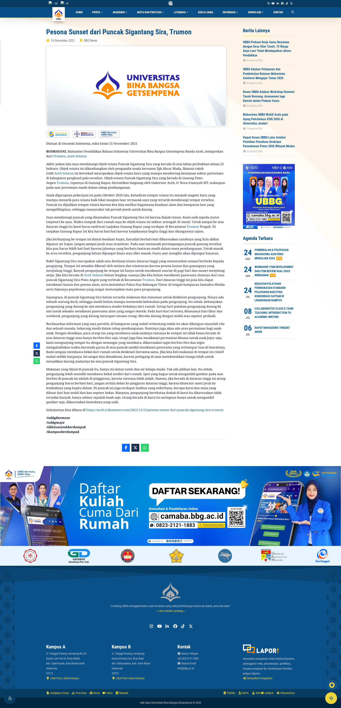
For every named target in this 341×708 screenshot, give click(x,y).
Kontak (278, 12)
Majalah (123, 693)
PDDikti (231, 693)
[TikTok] (287, 3)
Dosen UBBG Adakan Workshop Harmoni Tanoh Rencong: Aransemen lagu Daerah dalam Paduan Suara (268, 96)
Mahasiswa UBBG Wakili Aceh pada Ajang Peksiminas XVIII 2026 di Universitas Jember (265, 119)
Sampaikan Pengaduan (259, 678)
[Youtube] (273, 3)
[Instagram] (268, 3)
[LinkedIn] (278, 3)
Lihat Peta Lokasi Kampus (64, 678)
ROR (257, 693)
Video (109, 693)
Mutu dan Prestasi (149, 12)
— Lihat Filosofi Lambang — (171, 610)
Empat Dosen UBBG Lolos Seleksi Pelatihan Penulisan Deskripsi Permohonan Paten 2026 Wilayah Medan (269, 142)
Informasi (229, 12)
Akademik (119, 12)
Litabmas (180, 12)
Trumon (59, 156)
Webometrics (287, 693)
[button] (10, 698)
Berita (96, 693)
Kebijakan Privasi (59, 693)
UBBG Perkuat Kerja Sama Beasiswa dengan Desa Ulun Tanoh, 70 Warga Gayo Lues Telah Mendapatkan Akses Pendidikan (267, 48)
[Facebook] (282, 3)
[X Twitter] (291, 3)
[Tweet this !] (135, 448)
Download (254, 12)
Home (79, 12)
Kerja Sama (205, 12)
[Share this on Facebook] (126, 448)
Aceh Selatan (77, 156)
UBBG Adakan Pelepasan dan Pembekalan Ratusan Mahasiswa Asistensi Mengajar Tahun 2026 (264, 73)
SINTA (245, 693)
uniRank (268, 693)
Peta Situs (81, 693)
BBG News (90, 40)
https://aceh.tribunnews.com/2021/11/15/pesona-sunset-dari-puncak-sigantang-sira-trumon (154, 410)
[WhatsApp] (145, 448)
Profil (96, 12)
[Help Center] (331, 698)
